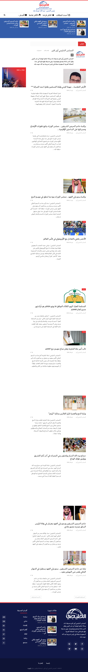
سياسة (84, 109)
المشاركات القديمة (80, 597)
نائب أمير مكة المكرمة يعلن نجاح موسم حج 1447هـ (65, 349)
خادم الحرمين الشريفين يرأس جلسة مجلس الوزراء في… (39, 630)
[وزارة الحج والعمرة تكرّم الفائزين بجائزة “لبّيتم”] (74, 403)
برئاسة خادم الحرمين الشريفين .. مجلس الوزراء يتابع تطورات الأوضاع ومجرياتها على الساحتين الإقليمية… (58, 127)
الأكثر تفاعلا (33, 15)
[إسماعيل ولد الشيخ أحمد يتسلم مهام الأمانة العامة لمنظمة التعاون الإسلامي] (81, 32)
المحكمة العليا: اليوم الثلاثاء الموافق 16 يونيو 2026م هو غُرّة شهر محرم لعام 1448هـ (60, 308)
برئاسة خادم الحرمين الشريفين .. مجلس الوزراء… (69, 23)
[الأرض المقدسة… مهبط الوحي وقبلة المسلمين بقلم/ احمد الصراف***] (74, 76)
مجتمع (25, 642)
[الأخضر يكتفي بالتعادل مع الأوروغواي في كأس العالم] (74, 228)
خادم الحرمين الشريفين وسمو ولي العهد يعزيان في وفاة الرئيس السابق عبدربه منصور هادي (60, 525)
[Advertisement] (58, 164)
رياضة (84, 222)
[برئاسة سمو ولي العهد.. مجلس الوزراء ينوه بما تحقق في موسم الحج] (74, 186)
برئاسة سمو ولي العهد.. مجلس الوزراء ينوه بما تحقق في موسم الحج (58, 197)
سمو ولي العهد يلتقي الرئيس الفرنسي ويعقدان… (40, 23)
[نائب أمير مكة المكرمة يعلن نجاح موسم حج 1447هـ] (74, 338)
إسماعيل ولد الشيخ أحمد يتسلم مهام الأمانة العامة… (39, 618)
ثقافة (25, 634)
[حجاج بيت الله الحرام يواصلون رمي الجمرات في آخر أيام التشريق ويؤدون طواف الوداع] (74, 445)
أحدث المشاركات (35, 597)
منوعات (84, 289)
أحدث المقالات (62, 15)
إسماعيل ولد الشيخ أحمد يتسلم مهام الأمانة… (67, 30)
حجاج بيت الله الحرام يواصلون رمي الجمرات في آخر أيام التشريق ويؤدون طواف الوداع (60, 457)
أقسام (22, 15)
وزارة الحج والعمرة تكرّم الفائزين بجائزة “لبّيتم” (67, 414)
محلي (84, 396)
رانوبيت (29, 668)
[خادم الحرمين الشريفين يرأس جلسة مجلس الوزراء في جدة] (24, 23)
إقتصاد (25, 625)
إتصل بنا (40, 663)
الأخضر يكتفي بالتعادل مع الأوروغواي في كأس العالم (64, 239)
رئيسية (48, 663)
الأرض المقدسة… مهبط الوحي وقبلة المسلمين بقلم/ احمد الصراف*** (58, 87)
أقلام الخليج (83, 70)
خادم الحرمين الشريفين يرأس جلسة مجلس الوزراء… (11, 23)
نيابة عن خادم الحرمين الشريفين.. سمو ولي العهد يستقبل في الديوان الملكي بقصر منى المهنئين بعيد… (58, 570)
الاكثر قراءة (47, 15)
